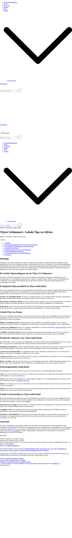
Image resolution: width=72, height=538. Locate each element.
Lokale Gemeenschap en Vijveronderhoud (17, 253)
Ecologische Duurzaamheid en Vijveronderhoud (19, 246)
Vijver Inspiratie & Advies (16, 458)
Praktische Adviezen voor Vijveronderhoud (17, 249)
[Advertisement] (36, 106)
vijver (6, 458)
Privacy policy (12, 80)
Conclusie (7, 255)
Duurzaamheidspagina (11, 2)
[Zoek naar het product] (19, 90)
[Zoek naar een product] (2, 88)
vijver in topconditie (14, 430)
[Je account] (1, 129)
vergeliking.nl (55, 463)
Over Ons (7, 5)
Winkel (6, 7)
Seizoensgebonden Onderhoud (13, 251)
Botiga (31, 463)
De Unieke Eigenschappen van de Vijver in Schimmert (21, 244)
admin (19, 227)
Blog (5, 9)
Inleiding (7, 243)
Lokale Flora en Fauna (11, 248)
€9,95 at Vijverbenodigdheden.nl (9, 445)
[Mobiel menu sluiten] (1, 140)
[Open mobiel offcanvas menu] (1, 135)
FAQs (6, 4)
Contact (6, 10)
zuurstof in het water (23, 380)
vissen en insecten (61, 327)
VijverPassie (3, 84)
